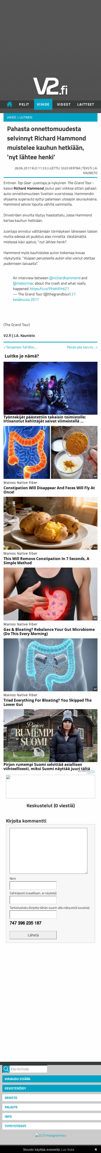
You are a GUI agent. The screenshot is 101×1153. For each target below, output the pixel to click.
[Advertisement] (50, 1001)
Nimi (13, 878)
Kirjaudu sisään (17, 1078)
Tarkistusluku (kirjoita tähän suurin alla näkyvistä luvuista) (49, 907)
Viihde (43, 104)
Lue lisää (67, 1149)
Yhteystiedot (15, 1125)
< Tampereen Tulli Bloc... (20, 347)
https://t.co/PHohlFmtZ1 (49, 288)
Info (8, 1116)
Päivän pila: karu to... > (82, 347)
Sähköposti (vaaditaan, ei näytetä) (33, 893)
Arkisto (11, 1097)
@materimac (23, 283)
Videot (64, 104)
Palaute (11, 1107)
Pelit (24, 104)
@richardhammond (64, 278)
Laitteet (85, 104)
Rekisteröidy (15, 1088)
